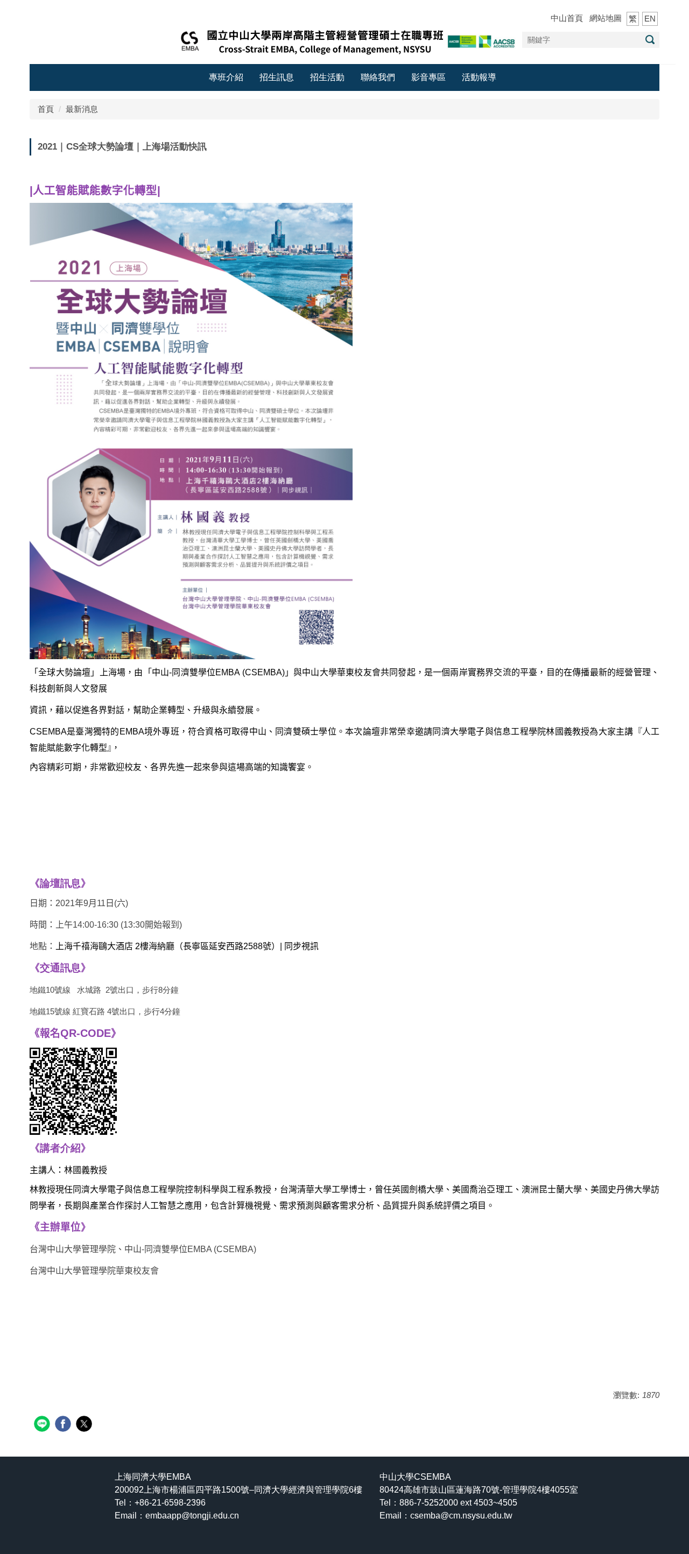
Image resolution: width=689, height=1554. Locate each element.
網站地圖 (605, 18)
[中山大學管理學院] (344, 39)
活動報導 (479, 77)
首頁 (46, 109)
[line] (43, 1425)
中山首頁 (567, 18)
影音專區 (428, 77)
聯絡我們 (378, 77)
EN (650, 18)
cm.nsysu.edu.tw (461, 1515)
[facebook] (64, 1425)
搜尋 (649, 39)
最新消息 (82, 109)
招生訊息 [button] (276, 77)
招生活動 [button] (327, 77)
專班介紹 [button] (226, 77)
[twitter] (85, 1425)
